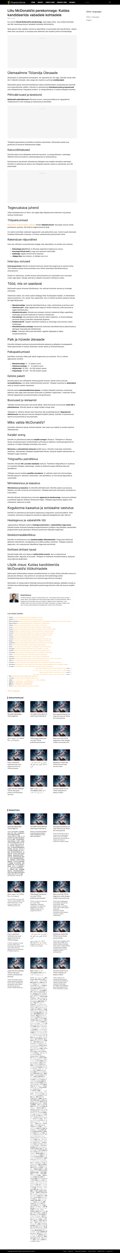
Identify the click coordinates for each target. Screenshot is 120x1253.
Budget (40, 2)
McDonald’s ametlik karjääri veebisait (21, 225)
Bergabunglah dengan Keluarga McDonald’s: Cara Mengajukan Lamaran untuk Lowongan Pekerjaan (45, 621)
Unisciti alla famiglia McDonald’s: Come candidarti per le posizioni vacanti (32, 635)
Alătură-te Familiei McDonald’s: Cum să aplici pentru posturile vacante (32, 650)
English (89, 20)
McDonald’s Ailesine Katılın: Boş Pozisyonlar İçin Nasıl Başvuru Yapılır (31, 660)
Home (33, 2)
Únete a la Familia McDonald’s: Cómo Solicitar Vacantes (28, 619)
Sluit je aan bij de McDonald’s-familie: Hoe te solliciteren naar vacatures (34, 642)
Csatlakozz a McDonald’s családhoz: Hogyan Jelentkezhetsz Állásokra (32, 641)
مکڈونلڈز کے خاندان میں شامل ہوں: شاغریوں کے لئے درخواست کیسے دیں (50, 670)
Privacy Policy (92, 1251)
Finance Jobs (62, 2)
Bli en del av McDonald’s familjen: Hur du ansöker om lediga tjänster (31, 656)
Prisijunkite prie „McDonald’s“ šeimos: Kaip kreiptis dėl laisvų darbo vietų (32, 639)
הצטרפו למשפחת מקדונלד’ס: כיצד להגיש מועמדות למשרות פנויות (50, 668)
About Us (70, 1251)
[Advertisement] (42, 52)
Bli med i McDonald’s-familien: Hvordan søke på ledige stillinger (29, 644)
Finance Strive (31, 1251)
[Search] (109, 2)
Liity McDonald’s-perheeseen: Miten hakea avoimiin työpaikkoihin (30, 654)
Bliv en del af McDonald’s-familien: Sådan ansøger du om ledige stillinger (32, 627)
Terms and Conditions (80, 1251)
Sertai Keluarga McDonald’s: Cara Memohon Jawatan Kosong (34, 623)
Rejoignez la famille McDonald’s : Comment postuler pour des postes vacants (34, 631)
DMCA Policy (101, 1251)
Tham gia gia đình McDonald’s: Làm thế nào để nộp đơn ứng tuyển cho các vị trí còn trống (38, 658)
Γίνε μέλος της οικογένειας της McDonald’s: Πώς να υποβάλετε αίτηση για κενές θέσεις (38, 662)
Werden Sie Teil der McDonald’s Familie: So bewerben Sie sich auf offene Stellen (35, 629)
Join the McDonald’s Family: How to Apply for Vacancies (28, 617)
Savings (72, 2)
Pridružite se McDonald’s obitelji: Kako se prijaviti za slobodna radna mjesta (33, 633)
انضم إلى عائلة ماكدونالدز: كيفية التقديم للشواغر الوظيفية (52, 672)
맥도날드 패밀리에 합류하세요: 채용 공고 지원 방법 (25, 686)
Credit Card (50, 2)
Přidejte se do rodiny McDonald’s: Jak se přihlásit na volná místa (30, 625)
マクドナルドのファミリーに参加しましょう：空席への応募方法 (29, 680)
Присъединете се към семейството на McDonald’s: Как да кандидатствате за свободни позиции (41, 664)
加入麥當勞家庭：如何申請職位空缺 (23, 684)
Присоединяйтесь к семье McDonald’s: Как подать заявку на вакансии (33, 666)
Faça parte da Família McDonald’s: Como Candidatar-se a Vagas (31, 648)
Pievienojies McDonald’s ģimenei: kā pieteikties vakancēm (29, 637)
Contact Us (109, 1251)
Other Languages (14, 691)
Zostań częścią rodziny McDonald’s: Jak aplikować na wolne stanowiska (32, 646)
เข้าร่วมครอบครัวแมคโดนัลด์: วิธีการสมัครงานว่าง (26, 678)
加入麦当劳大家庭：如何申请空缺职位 (23, 682)
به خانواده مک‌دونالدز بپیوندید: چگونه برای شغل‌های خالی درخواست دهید (49, 674)
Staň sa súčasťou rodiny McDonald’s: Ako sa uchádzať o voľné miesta (33, 652)
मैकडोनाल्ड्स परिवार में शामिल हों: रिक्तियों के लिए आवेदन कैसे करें (25, 676)
